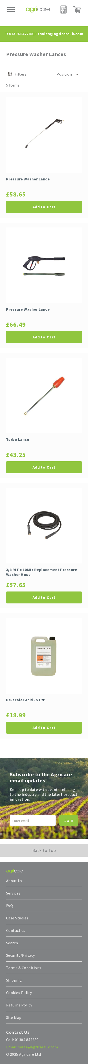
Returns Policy (19, 1005)
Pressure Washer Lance (28, 179)
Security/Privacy (20, 955)
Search (12, 942)
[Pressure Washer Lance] (44, 135)
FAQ (9, 905)
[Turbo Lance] (44, 395)
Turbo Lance (17, 439)
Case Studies (17, 918)
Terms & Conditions (23, 967)
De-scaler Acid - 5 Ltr (25, 699)
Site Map (14, 1017)
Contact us (15, 930)
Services (13, 893)
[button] (68, 74)
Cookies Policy (19, 992)
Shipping (14, 980)
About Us (14, 880)
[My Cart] (77, 9)
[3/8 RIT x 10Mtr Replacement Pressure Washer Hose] (44, 525)
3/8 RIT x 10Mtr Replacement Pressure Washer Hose (41, 572)
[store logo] (38, 9)
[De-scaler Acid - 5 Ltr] (44, 656)
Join (68, 820)
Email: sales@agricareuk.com (32, 1046)
